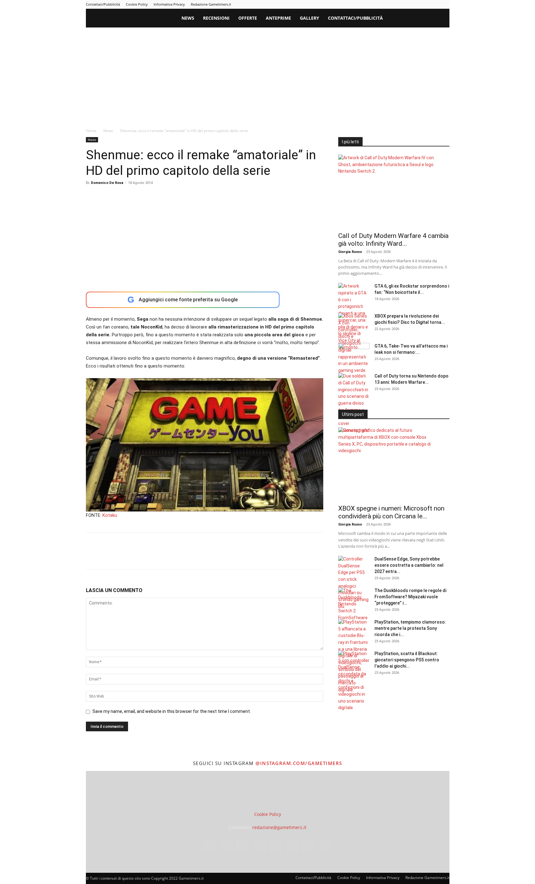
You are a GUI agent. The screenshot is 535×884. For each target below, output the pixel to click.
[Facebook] (372, 4)
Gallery (309, 18)
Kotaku (109, 515)
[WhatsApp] (135, 556)
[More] (193, 556)
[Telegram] (414, 4)
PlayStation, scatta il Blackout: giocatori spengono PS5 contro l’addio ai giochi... (406, 660)
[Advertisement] (267, 74)
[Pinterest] (403, 4)
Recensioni (216, 18)
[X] (434, 4)
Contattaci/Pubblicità (103, 4)
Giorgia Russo (350, 252)
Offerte (247, 18)
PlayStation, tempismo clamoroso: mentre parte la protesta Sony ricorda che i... (410, 628)
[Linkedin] (393, 4)
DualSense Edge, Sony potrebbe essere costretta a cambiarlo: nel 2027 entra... (408, 565)
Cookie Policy (137, 4)
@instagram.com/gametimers (298, 763)
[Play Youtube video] (204, 444)
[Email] (164, 556)
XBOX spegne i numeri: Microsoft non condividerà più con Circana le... (391, 512)
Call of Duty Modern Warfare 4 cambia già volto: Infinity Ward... (393, 239)
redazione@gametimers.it (279, 827)
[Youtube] (444, 4)
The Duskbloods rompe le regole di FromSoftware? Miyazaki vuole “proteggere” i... (410, 596)
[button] (441, 19)
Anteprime (278, 18)
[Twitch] (424, 4)
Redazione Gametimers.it (211, 4)
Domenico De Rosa (107, 183)
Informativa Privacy (169, 4)
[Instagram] (383, 4)
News (187, 18)
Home (91, 130)
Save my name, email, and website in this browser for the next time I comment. (171, 711)
